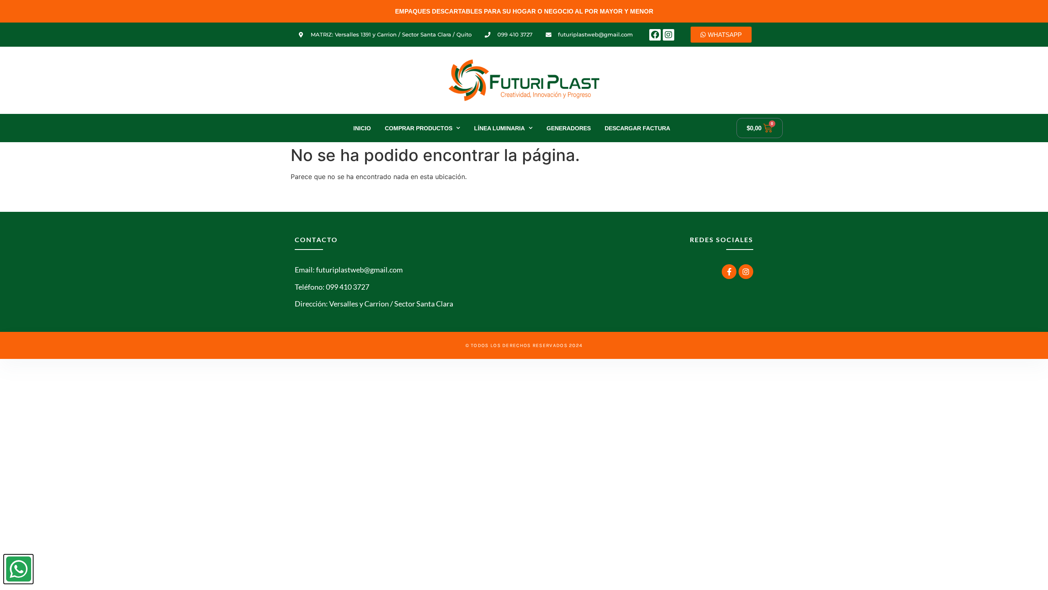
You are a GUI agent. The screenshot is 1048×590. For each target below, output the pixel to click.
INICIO (362, 128)
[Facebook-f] (729, 271)
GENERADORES (569, 128)
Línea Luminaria (499, 128)
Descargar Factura (637, 128)
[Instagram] (668, 35)
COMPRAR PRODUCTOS (418, 128)
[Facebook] (655, 35)
